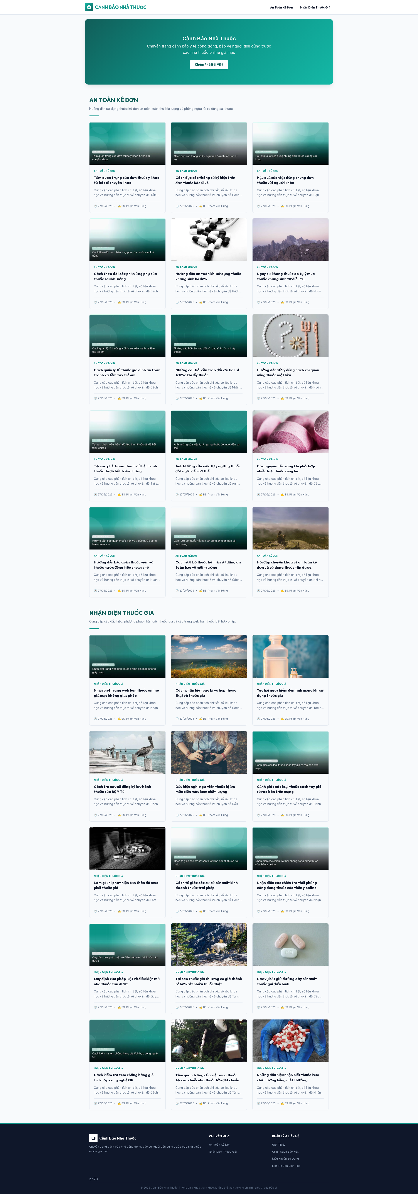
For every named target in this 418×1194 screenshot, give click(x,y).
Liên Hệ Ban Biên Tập (286, 1165)
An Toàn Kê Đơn (281, 7)
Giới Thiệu (278, 1144)
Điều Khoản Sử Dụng (285, 1158)
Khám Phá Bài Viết (209, 64)
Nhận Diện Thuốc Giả (315, 7)
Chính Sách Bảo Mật (285, 1151)
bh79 (93, 1179)
